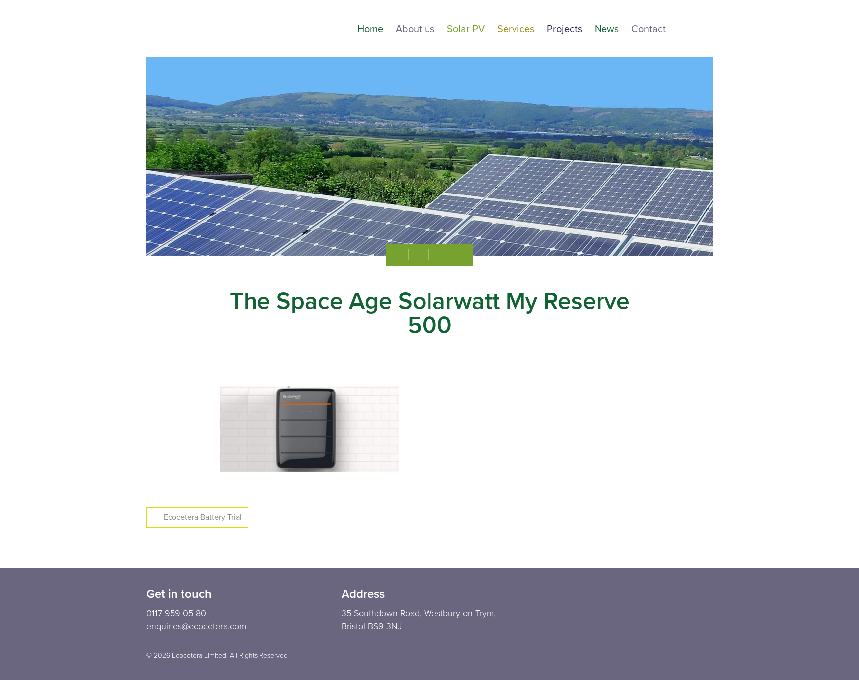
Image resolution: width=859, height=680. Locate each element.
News (607, 29)
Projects (564, 29)
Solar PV (466, 29)
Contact (648, 29)
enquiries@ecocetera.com (196, 626)
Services (515, 29)
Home (370, 29)
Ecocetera (201, 28)
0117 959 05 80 (176, 613)
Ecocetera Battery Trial (203, 517)
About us (415, 29)
